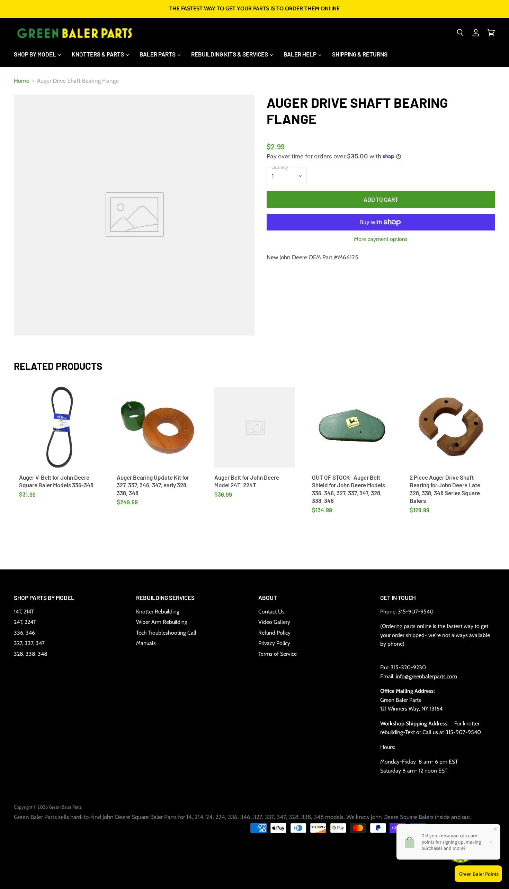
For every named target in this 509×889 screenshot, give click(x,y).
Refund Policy (274, 632)
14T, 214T (24, 611)
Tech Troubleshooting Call (166, 632)
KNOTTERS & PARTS (98, 54)
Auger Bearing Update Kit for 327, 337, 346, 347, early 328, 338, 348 (153, 485)
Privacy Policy (274, 643)
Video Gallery (274, 622)
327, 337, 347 (29, 643)
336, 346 (24, 632)
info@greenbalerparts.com (426, 676)
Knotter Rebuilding (157, 611)
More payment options (381, 239)
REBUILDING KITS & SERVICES (230, 54)
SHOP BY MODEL (35, 54)
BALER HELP (301, 54)
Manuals (146, 643)
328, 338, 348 (30, 654)
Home (21, 81)
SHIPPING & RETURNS (359, 54)
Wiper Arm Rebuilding (161, 622)
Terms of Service (277, 654)
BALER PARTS (158, 54)
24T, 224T (25, 622)
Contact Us (271, 611)
